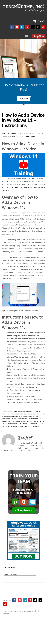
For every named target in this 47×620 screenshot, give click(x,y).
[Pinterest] (27, 27)
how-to (4, 424)
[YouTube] (43, 27)
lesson (25, 424)
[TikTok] (33, 27)
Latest (14, 136)
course (35, 411)
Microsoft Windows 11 (36, 424)
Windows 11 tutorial (10, 187)
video (30, 426)
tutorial (24, 426)
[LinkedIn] (22, 27)
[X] (38, 27)
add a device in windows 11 (23, 411)
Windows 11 (30, 136)
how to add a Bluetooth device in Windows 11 (19, 414)
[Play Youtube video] (23, 165)
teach (11, 426)
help (40, 411)
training (17, 426)
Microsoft (21, 136)
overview (5, 426)
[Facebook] (12, 27)
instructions (12, 424)
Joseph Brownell (11, 133)
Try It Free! (23, 98)
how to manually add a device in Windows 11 (27, 421)
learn (20, 424)
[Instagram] (17, 27)
